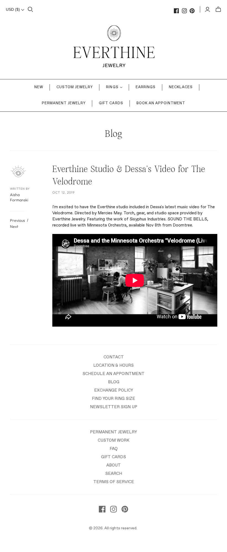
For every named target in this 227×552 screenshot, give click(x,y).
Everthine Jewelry (68, 219)
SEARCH (113, 474)
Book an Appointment (160, 103)
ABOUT (113, 465)
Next (14, 226)
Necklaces (181, 87)
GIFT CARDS (113, 457)
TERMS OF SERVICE (113, 482)
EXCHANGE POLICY (113, 390)
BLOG (113, 382)
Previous (17, 220)
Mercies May (110, 213)
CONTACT (114, 357)
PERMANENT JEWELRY (113, 432)
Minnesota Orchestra (107, 225)
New (38, 87)
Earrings (146, 87)
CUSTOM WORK (113, 440)
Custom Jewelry (74, 87)
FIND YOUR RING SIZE (113, 399)
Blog (113, 134)
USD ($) (13, 9)
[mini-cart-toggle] (218, 9)
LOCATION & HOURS (113, 365)
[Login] (207, 9)
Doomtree (182, 225)
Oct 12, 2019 (63, 192)
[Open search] (30, 9)
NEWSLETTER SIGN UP (113, 407)
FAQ (114, 449)
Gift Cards (111, 103)
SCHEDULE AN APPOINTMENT (113, 374)
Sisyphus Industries (148, 219)
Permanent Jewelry (64, 103)
